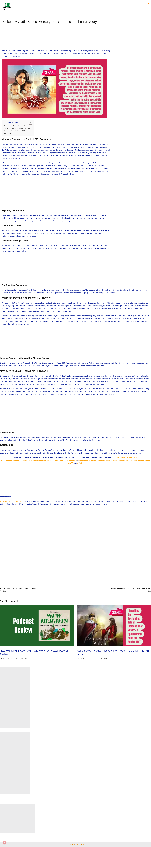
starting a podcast (105, 460)
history (115, 460)
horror (131, 457)
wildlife (80, 463)
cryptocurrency (131, 460)
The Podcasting (8, 659)
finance (122, 460)
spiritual (16, 460)
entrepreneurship (39, 460)
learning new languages (87, 460)
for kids (50, 460)
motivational (7, 460)
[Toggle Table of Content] (29, 123)
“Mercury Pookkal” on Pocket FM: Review (17, 128)
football (141, 460)
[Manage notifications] (4, 842)
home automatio (70, 460)
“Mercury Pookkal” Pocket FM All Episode (17, 131)
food (22, 460)
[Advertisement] (56, 38)
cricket (116, 457)
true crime (124, 457)
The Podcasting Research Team (11, 501)
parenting (28, 460)
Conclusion (8, 133)
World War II (58, 460)
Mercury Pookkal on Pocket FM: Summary (18, 126)
